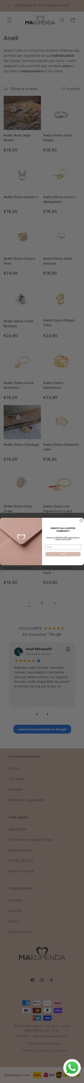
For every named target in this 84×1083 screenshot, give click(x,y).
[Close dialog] (81, 520)
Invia (63, 554)
